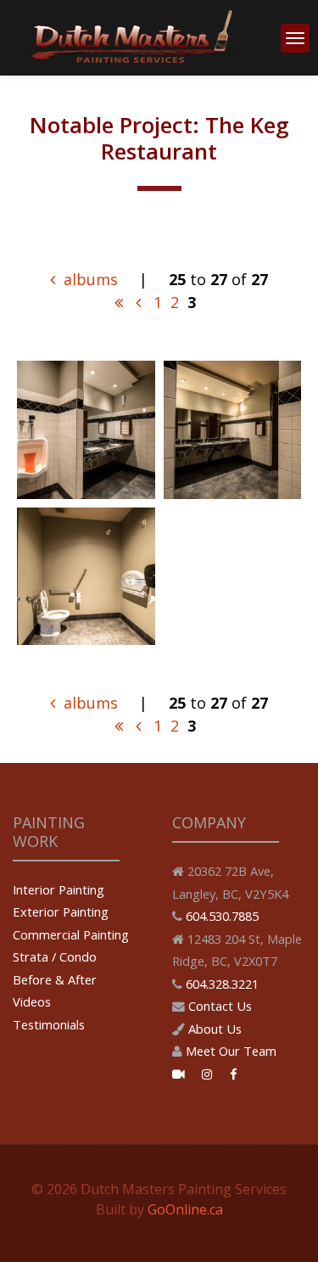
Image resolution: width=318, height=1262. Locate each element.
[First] (118, 302)
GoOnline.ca (185, 1209)
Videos (32, 1001)
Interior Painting (58, 889)
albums (88, 279)
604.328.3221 (222, 983)
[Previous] (138, 302)
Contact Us (220, 1005)
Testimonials (49, 1024)
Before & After (55, 979)
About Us (215, 1028)
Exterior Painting (61, 911)
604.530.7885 (222, 915)
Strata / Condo (55, 956)
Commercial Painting (71, 934)
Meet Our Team (231, 1050)
